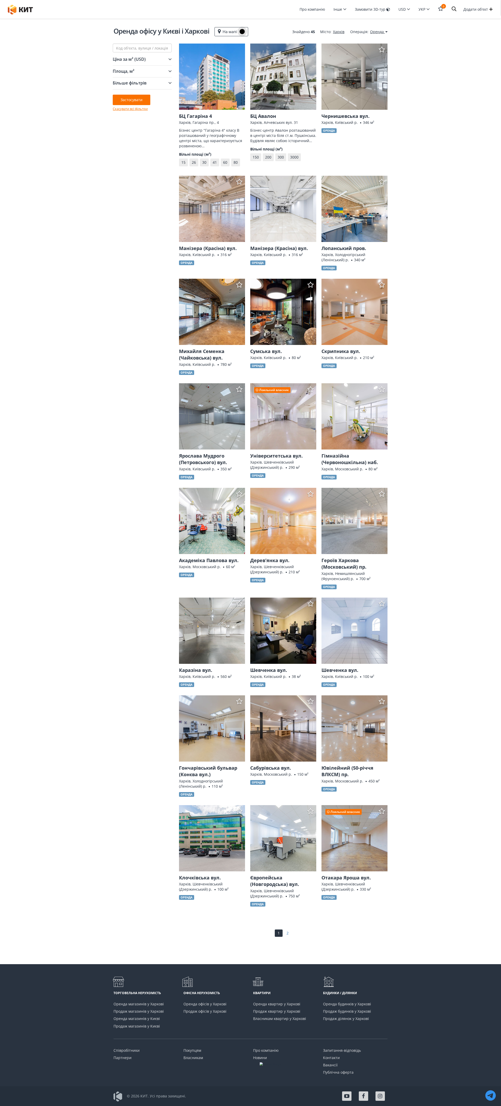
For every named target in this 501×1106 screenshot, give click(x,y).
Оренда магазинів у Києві (137, 1018)
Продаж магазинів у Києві (137, 1026)
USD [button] (402, 9)
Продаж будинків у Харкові (347, 1011)
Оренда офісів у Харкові (204, 1003)
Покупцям (192, 1050)
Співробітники (127, 1050)
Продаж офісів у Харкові (204, 1011)
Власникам (193, 1057)
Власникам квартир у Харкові (279, 1018)
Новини (260, 1057)
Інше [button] (338, 9)
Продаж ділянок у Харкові (346, 1018)
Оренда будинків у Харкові (347, 1003)
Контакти (331, 1057)
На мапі (230, 31)
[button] (454, 9)
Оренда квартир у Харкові (276, 1003)
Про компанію (312, 9)
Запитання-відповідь (342, 1050)
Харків (338, 31)
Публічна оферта (338, 1072)
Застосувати (131, 99)
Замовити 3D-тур (370, 9)
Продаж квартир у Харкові (276, 1011)
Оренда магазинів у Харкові (139, 1003)
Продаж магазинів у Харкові (139, 1011)
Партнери (123, 1057)
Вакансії (330, 1064)
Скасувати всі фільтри (130, 108)
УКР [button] (422, 9)
